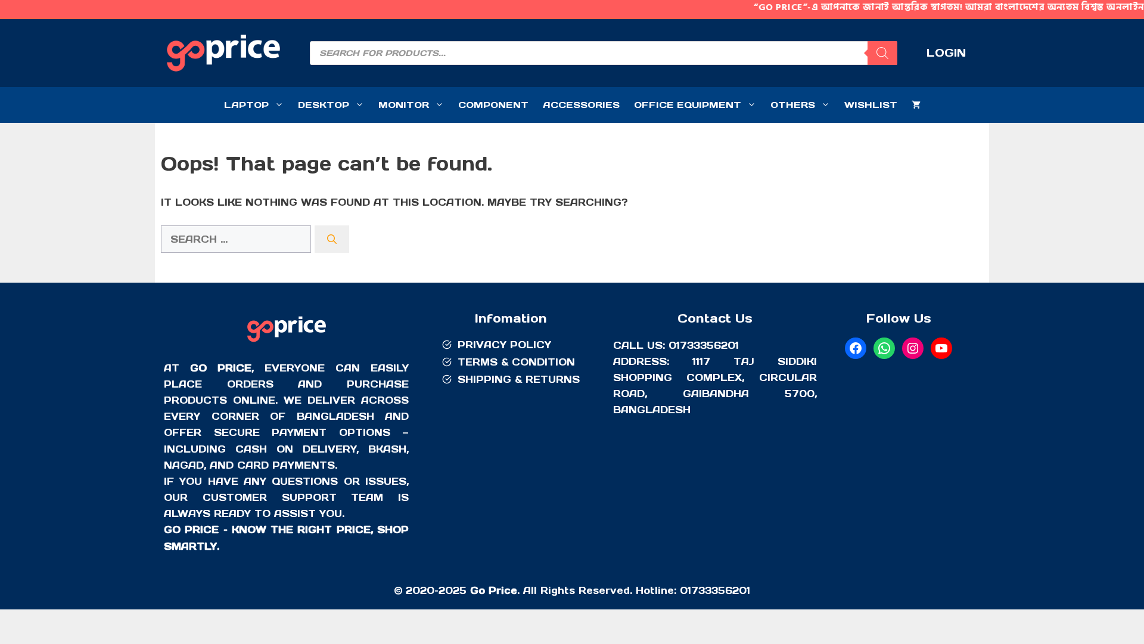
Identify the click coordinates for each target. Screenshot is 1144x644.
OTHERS (792, 104)
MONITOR (403, 104)
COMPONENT (493, 104)
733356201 (720, 590)
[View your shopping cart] (916, 105)
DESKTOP (323, 104)
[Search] (882, 53)
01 (685, 590)
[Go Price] (286, 343)
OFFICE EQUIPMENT (687, 104)
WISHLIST (870, 104)
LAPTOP (246, 104)
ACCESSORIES (581, 104)
